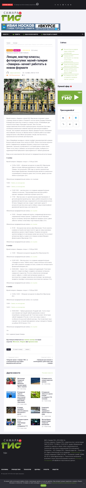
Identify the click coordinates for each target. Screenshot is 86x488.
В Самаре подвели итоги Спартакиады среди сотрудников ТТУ (22, 423)
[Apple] (68, 5)
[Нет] (84, 483)
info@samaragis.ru (76, 452)
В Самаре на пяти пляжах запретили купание (47, 380)
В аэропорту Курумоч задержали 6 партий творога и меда (47, 411)
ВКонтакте (16, 342)
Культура (15, 43)
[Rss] (55, 5)
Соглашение (48, 460)
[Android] (71, 5)
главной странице (29, 339)
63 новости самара (18, 349)
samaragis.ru (79, 458)
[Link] (66, 5)
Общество (17, 50)
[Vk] (58, 5)
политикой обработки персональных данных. (64, 483)
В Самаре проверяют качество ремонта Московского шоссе (22, 411)
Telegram (22, 342)
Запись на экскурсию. (18, 183)
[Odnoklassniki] (60, 5)
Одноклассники (33, 342)
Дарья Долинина (15, 73)
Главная (8, 43)
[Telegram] (63, 5)
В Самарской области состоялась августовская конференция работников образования (21, 397)
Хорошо (43, 485)
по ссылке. (34, 211)
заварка (27, 349)
